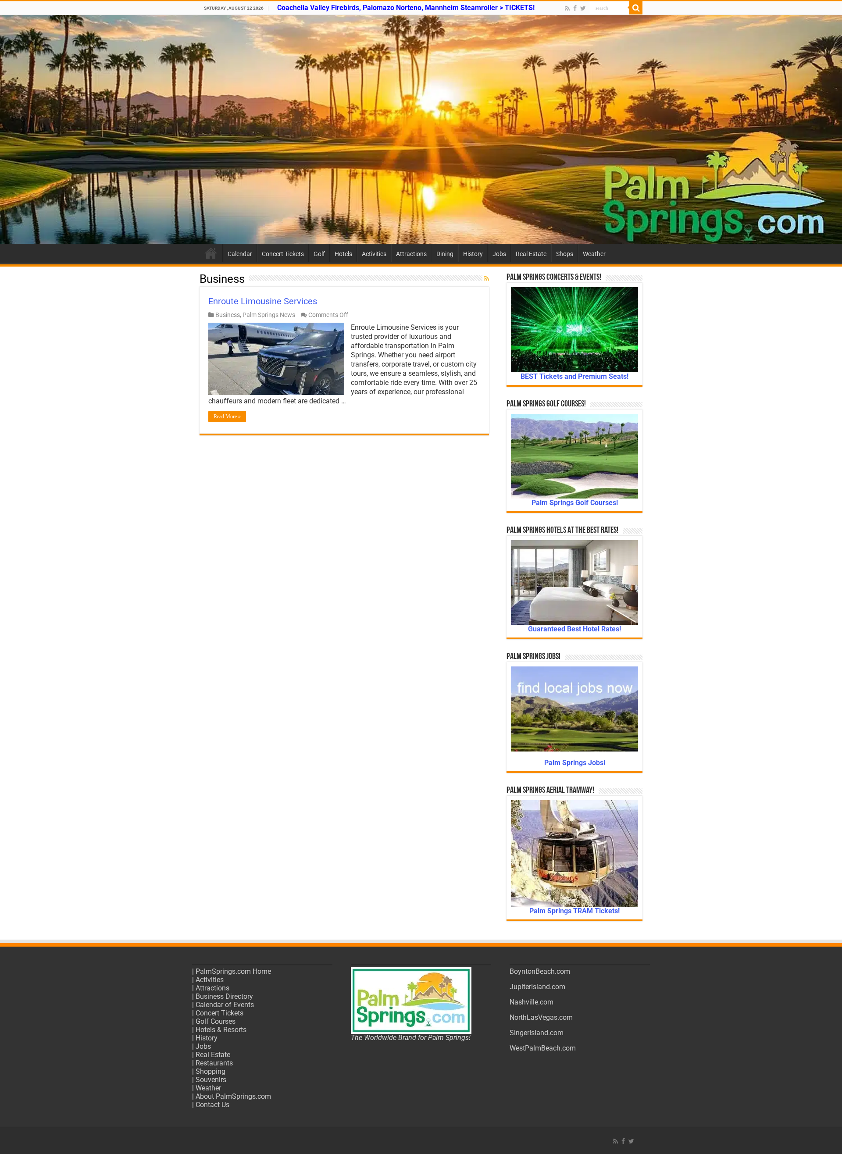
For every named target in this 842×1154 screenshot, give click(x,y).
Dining (444, 253)
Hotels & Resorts (221, 1030)
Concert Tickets (283, 253)
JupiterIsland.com (537, 987)
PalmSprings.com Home (233, 971)
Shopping (210, 1071)
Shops (564, 253)
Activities (374, 253)
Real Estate (531, 253)
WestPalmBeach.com (543, 1048)
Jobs (499, 253)
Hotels (343, 253)
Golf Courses (215, 1021)
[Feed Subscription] (486, 278)
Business (227, 314)
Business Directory (224, 996)
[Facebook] (575, 8)
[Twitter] (583, 8)
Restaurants (214, 1063)
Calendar (240, 253)
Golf (319, 253)
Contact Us (212, 1105)
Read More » (227, 416)
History (473, 253)
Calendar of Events (225, 1005)
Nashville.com (531, 1002)
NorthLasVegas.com (541, 1017)
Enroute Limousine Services (262, 301)
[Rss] (567, 8)
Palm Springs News (269, 314)
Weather (594, 253)
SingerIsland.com (537, 1033)
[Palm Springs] (421, 129)
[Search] (635, 7)
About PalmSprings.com (233, 1096)
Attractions (411, 253)
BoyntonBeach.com (540, 971)
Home (211, 253)
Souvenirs (211, 1080)
